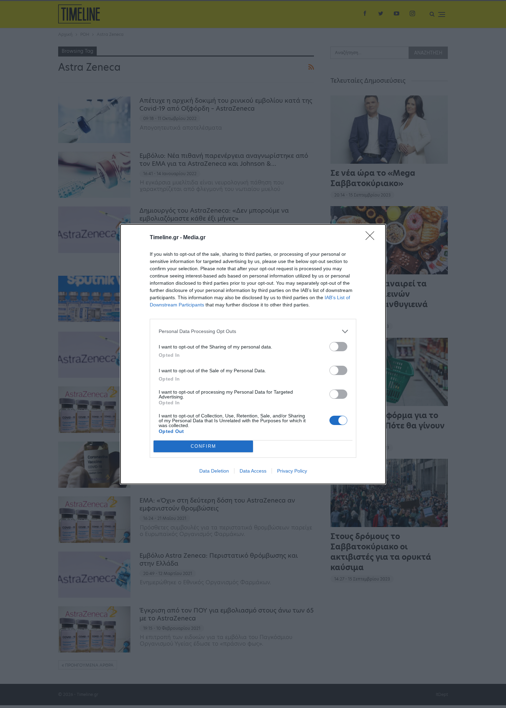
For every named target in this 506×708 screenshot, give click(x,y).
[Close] (372, 237)
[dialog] (253, 354)
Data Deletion (214, 471)
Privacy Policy (292, 471)
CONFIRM (203, 446)
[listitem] (253, 331)
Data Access (253, 471)
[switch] (338, 346)
